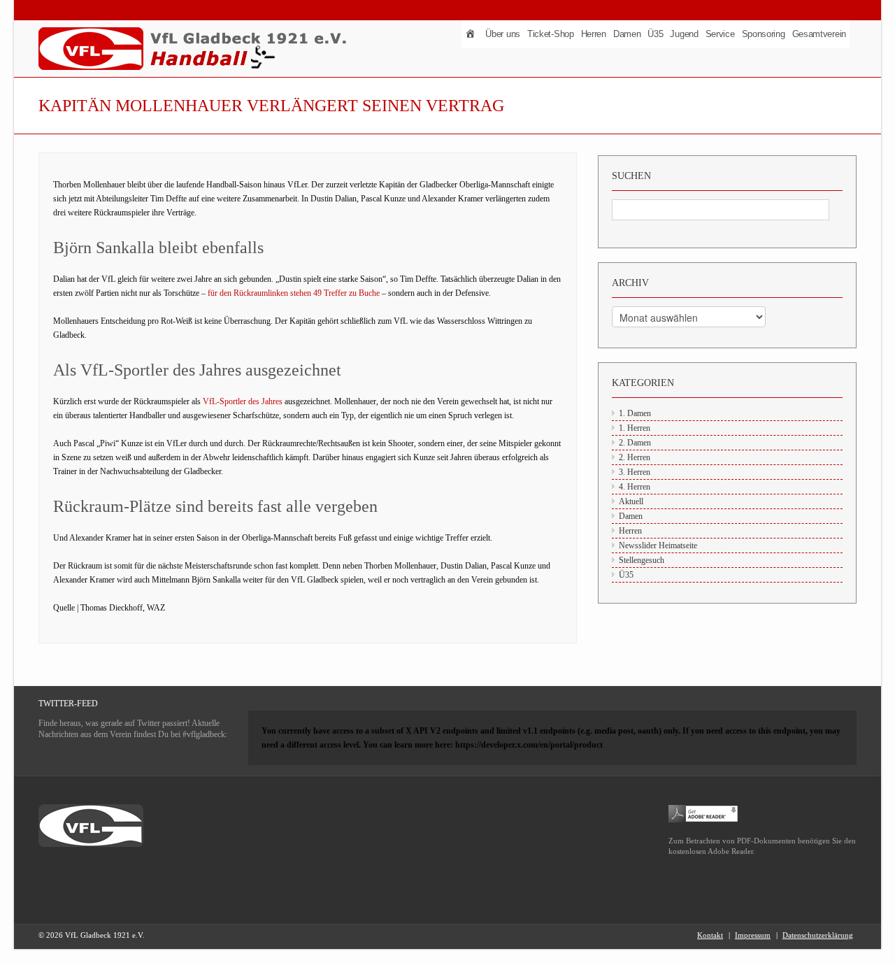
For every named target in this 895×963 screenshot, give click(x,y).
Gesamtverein (819, 34)
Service (720, 34)
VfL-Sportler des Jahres (242, 401)
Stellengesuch (641, 560)
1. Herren (634, 428)
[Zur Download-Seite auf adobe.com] (703, 812)
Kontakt (710, 935)
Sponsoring (763, 34)
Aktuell (631, 501)
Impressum (753, 935)
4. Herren (634, 487)
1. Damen (635, 413)
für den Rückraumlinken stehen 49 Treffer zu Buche (294, 293)
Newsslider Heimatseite (658, 545)
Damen (627, 34)
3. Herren (634, 472)
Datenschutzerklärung (817, 935)
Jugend (684, 34)
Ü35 (655, 34)
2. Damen (635, 443)
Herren (593, 34)
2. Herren (634, 457)
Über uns (502, 34)
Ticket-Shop (550, 34)
